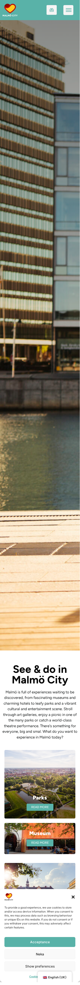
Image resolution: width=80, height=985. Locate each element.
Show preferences (40, 966)
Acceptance (40, 942)
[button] (73, 897)
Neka (40, 954)
